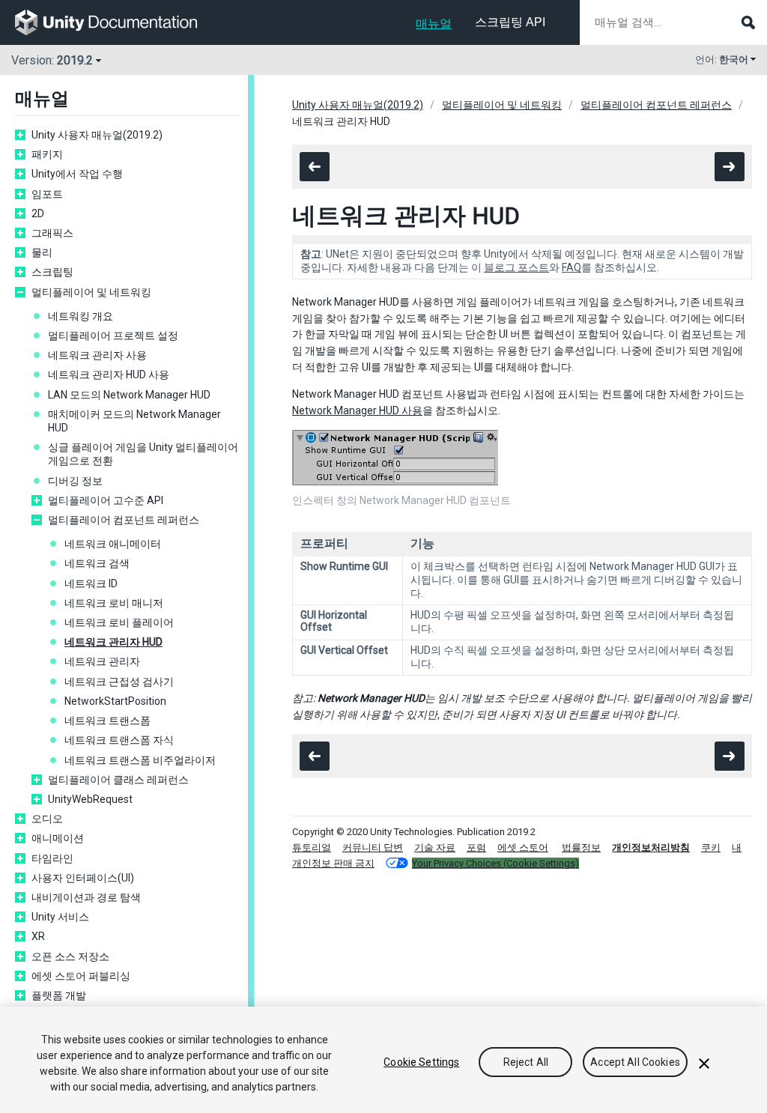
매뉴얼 (434, 23)
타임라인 (52, 858)
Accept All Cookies (635, 1062)
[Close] (704, 1063)
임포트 (47, 194)
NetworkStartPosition (115, 701)
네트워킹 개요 (80, 316)
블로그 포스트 (516, 267)
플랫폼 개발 (58, 995)
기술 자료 (434, 847)
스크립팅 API (510, 22)
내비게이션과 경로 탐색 (86, 897)
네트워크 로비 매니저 (113, 603)
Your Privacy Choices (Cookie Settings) (495, 863)
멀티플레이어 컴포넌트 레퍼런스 (123, 520)
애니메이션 (57, 838)
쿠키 (711, 847)
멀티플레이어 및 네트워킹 (91, 292)
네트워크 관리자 (102, 661)
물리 (41, 252)
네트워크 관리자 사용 (97, 355)
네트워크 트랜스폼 (107, 721)
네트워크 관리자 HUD (113, 642)
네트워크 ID (91, 583)
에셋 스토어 (522, 847)
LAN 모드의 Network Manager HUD (129, 395)
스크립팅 (52, 272)
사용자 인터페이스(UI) (82, 878)
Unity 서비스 (60, 917)
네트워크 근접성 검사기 (119, 682)
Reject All (525, 1062)
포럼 (476, 847)
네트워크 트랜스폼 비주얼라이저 (140, 760)
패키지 (47, 154)
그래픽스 (52, 233)
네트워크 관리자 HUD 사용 (108, 374)
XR (38, 936)
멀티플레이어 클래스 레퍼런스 (118, 780)
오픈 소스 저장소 (70, 956)
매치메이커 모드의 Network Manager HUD (134, 421)
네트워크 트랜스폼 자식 (119, 740)
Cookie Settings (421, 1062)
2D (37, 213)
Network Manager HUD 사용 (357, 410)
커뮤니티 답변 (372, 847)
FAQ (571, 267)
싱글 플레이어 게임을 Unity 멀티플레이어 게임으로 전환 (143, 454)
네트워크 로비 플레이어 (119, 622)
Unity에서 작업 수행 (77, 174)
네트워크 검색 (97, 563)
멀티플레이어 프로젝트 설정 (113, 336)
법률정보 (581, 847)
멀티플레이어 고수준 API (105, 500)
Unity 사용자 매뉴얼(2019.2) (97, 135)
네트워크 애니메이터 (112, 544)
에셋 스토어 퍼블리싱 (80, 976)
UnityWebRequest (90, 799)
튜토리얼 (311, 847)
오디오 (47, 819)
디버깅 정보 (75, 481)
